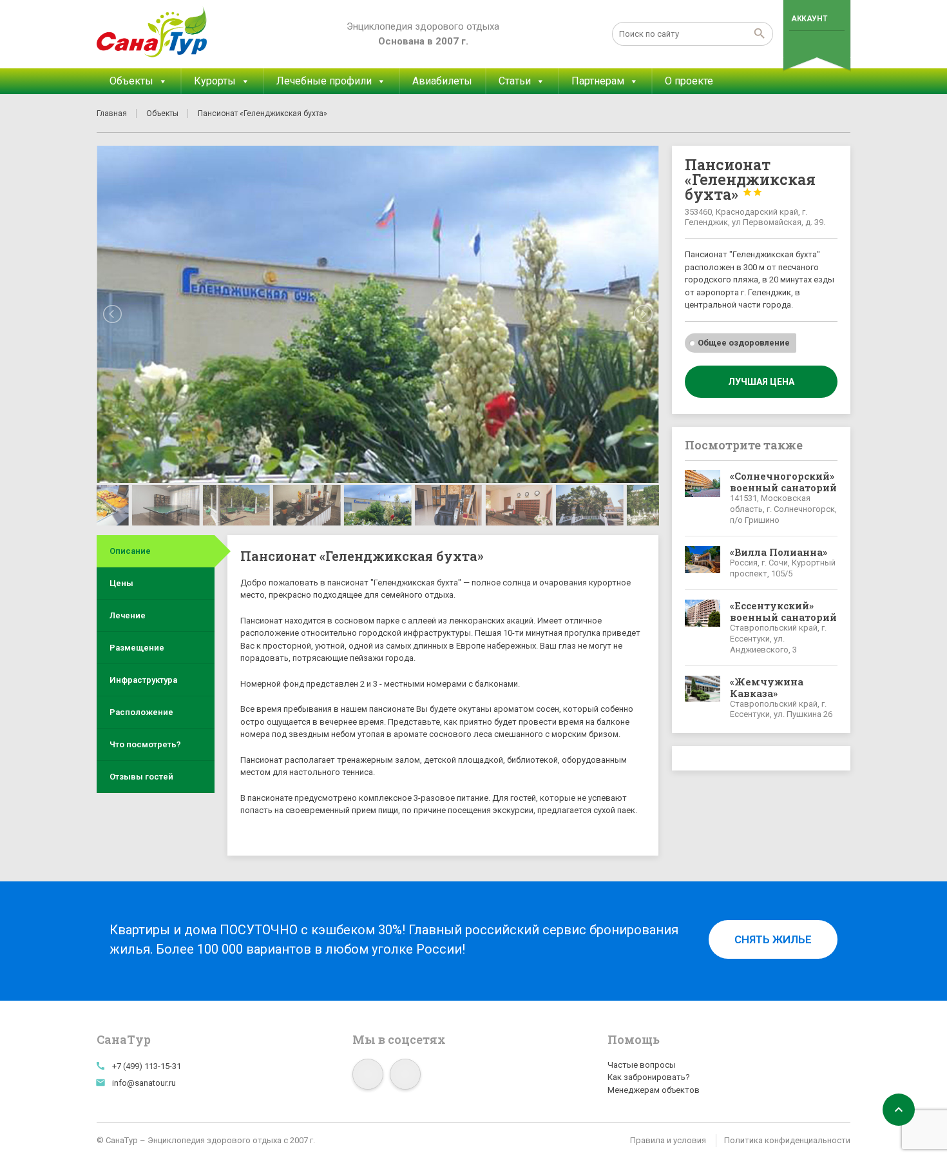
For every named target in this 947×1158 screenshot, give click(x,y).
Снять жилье (773, 939)
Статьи (515, 81)
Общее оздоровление (744, 343)
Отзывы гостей (141, 776)
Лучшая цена (761, 382)
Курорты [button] (215, 81)
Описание (130, 551)
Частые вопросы (641, 1065)
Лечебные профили (324, 81)
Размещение (137, 648)
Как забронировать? (648, 1077)
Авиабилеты (442, 81)
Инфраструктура (143, 680)
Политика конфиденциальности (787, 1140)
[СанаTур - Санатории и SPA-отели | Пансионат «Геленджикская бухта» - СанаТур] (152, 32)
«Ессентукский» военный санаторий (783, 611)
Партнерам (597, 81)
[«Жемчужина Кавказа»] (703, 698)
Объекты (131, 81)
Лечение (128, 615)
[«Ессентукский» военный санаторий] (703, 628)
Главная (112, 113)
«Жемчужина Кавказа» (766, 687)
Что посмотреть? (145, 744)
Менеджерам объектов (653, 1090)
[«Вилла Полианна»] (703, 563)
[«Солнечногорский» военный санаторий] (703, 498)
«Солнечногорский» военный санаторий (783, 481)
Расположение (141, 712)
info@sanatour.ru (144, 1083)
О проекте (689, 81)
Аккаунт (809, 18)
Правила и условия (668, 1140)
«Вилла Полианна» (778, 551)
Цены (121, 583)
